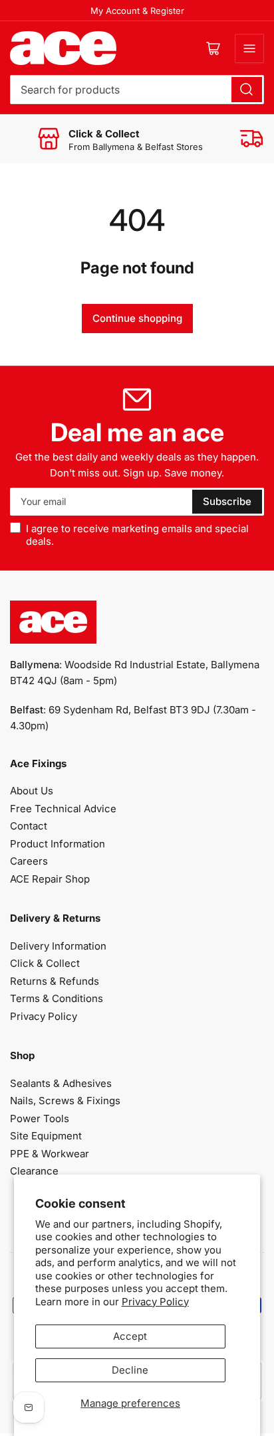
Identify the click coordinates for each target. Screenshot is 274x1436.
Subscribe (227, 501)
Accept (130, 1336)
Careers (29, 861)
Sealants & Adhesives (61, 1083)
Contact (28, 826)
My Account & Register (137, 10)
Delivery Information (58, 946)
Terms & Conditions (56, 998)
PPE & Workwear (49, 1153)
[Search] (246, 90)
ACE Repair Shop (50, 879)
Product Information (57, 843)
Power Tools (39, 1118)
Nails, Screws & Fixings (65, 1100)
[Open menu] (249, 48)
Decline (130, 1370)
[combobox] (137, 89)
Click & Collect (45, 963)
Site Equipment (46, 1135)
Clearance (34, 1171)
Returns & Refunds (54, 981)
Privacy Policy (155, 1301)
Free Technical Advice (63, 808)
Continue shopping (137, 318)
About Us (31, 790)
